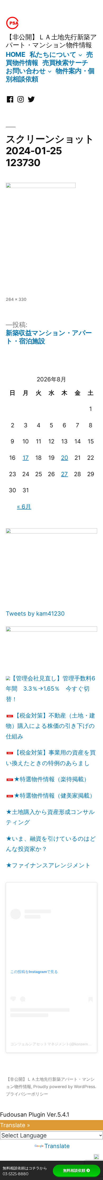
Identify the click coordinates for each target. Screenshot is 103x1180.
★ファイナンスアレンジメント (48, 865)
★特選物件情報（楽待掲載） (52, 779)
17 (26, 457)
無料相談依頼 (74, 1170)
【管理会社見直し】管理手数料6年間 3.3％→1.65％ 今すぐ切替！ (50, 689)
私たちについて (53, 54)
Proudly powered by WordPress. (64, 1086)
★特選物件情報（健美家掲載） (54, 795)
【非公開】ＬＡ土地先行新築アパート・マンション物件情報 (51, 41)
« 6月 (24, 506)
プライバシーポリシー (27, 1094)
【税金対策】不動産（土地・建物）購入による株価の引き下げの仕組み (50, 726)
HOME (15, 54)
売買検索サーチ (65, 63)
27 (64, 474)
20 (64, 457)
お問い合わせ (26, 71)
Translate (57, 1145)
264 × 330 (16, 299)
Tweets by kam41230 (35, 613)
